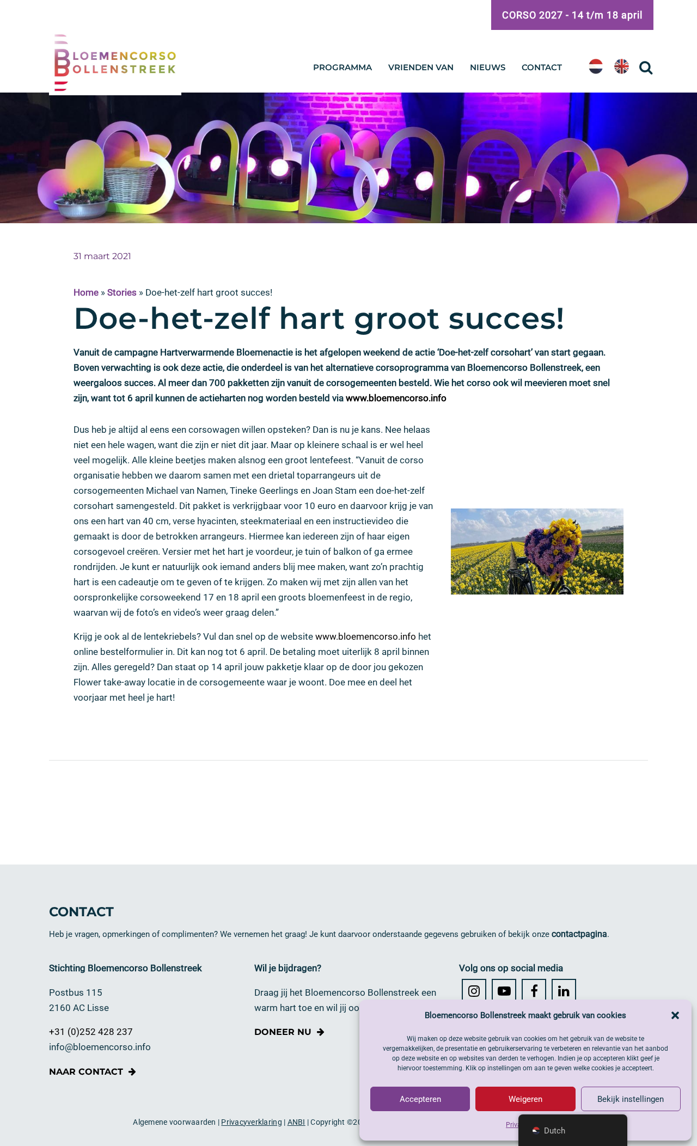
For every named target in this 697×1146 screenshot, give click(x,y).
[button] (675, 1015)
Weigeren (525, 1099)
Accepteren (420, 1099)
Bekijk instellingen (630, 1099)
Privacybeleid (525, 1125)
